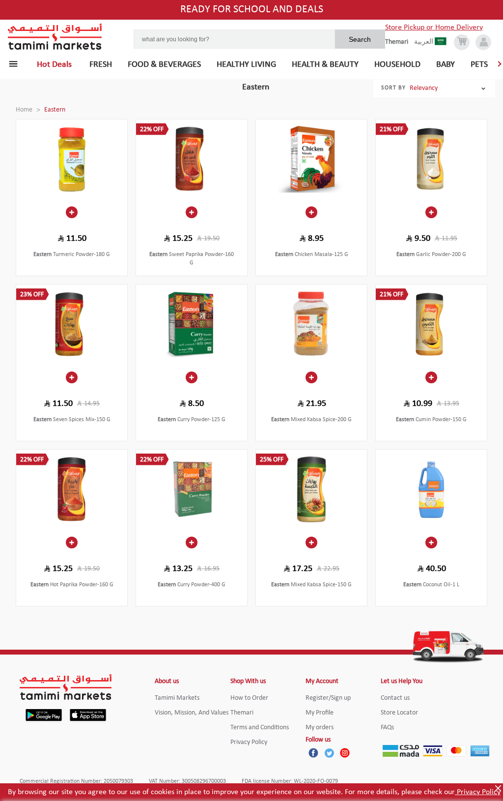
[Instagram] (345, 753)
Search (360, 39)
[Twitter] (329, 753)
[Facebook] (313, 753)
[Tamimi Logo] (55, 37)
